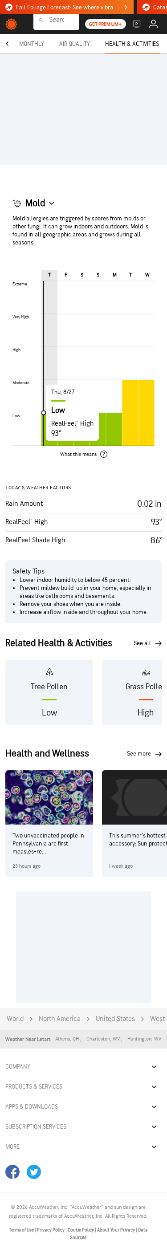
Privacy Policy (51, 1230)
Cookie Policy (81, 1230)
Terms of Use (22, 1230)
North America (60, 1019)
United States (115, 1019)
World (15, 1019)
